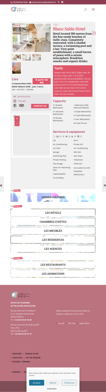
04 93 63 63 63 (24, 96)
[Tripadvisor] (22, 106)
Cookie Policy (51, 388)
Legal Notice (84, 323)
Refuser (53, 382)
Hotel (56, 25)
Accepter (36, 382)
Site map (71, 323)
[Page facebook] (15, 106)
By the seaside (33, 357)
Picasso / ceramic (21, 361)
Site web (22, 101)
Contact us (39, 106)
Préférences (69, 382)
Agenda (16, 372)
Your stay (17, 357)
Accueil (61, 323)
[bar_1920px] (31, 52)
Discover (16, 353)
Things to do (31, 353)
